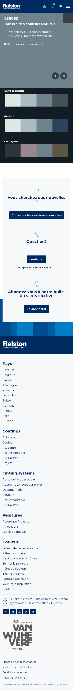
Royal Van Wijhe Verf (15, 677)
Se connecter (36, 309)
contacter (36, 259)
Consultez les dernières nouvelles (37, 215)
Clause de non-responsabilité (19, 661)
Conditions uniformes (15, 672)
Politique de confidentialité (18, 667)
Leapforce (63, 684)
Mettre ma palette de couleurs (25, 44)
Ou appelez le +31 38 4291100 (34, 267)
